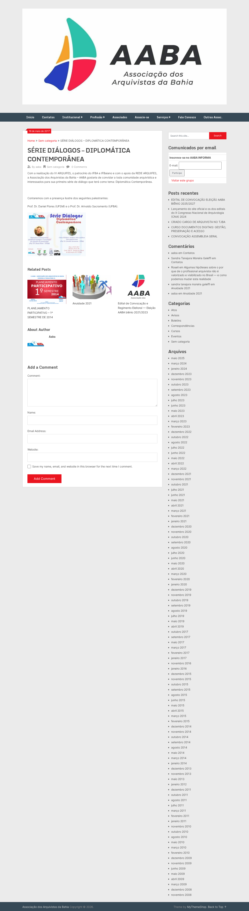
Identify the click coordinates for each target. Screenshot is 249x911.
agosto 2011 (179, 800)
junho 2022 (178, 452)
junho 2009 (178, 868)
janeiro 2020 (179, 584)
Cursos (175, 331)
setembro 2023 (181, 389)
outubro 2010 (179, 831)
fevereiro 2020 (180, 579)
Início (30, 117)
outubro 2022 (179, 437)
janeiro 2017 (179, 658)
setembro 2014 (180, 742)
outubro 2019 (179, 600)
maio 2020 (178, 563)
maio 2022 (177, 458)
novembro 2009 (181, 863)
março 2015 (178, 715)
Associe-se (142, 117)
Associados (119, 117)
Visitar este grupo (182, 180)
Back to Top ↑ (217, 906)
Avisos (175, 315)
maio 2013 (177, 779)
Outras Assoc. (213, 117)
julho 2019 (177, 616)
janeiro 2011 (178, 821)
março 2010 (178, 847)
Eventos (176, 336)
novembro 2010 (181, 826)
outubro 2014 (179, 737)
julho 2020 (177, 552)
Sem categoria (47, 140)
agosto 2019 (179, 610)
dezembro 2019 (181, 589)
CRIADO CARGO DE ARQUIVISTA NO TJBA (198, 222)
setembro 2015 (180, 689)
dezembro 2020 (181, 526)
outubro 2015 (179, 684)
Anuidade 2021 (180, 288)
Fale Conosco (187, 117)
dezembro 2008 (181, 889)
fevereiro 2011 (180, 815)
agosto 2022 (179, 442)
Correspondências (182, 325)
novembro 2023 (181, 379)
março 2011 (178, 810)
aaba (38, 166)
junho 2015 (178, 700)
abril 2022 (177, 463)
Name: (31, 412)
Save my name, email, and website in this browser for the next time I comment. (82, 466)
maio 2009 (178, 873)
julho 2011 (177, 805)
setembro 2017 (180, 637)
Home (31, 140)
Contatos (48, 117)
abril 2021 (177, 505)
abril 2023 (177, 416)
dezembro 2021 (181, 473)
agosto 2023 (179, 395)
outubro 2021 (179, 484)
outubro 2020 (180, 537)
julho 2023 (177, 400)
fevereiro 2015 (180, 721)
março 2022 (178, 468)
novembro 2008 (181, 894)
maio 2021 (177, 500)
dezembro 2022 (181, 431)
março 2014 (178, 758)
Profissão (96, 117)
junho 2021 (178, 495)
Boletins (176, 320)
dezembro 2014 (181, 726)
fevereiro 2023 (180, 426)
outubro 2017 (179, 631)
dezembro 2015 (181, 673)
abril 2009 (177, 879)
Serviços (162, 117)
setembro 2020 (181, 542)
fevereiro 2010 (180, 852)
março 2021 (178, 510)
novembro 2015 (181, 679)
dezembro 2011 (181, 789)
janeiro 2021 (179, 521)
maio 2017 (177, 642)
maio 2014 (177, 752)
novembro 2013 (181, 773)
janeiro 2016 (179, 668)
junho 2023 (178, 405)
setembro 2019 (180, 605)
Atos (174, 310)
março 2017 (178, 647)
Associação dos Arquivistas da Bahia (45, 906)
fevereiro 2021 (180, 516)
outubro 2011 (179, 794)
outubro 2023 (180, 384)
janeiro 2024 (179, 368)
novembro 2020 (181, 531)
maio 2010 (177, 842)
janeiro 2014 (179, 763)
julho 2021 (177, 489)
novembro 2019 (181, 594)
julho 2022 (177, 447)
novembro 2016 (181, 663)
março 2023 (179, 421)
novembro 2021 (181, 479)
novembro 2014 (181, 731)
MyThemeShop (196, 906)
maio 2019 (177, 621)
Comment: (33, 375)
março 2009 (179, 884)
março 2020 (179, 573)
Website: (32, 449)
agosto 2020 (179, 547)
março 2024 (179, 363)
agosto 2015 (179, 694)
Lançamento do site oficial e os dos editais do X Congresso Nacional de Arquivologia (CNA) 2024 (198, 212)
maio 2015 (177, 705)
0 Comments (79, 166)
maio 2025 (178, 358)
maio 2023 (178, 410)
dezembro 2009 (181, 858)
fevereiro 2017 (180, 652)
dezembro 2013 (181, 768)
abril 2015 (177, 710)
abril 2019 (177, 626)
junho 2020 (178, 558)
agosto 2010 (179, 837)
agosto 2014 (179, 747)
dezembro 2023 (181, 374)
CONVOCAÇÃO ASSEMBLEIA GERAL (194, 236)
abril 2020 (177, 568)
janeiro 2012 (179, 784)
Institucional (71, 117)
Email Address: (36, 431)
